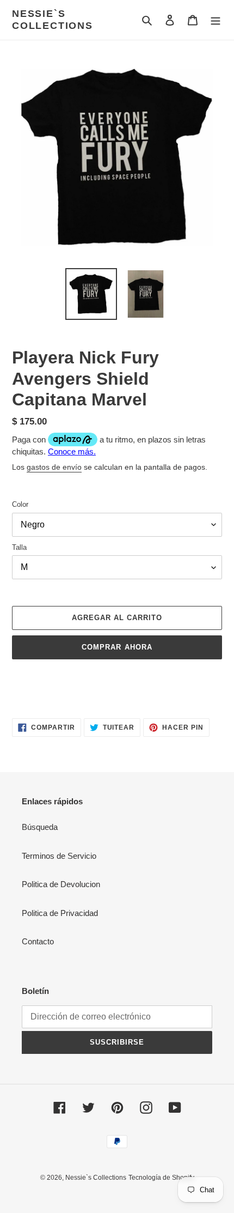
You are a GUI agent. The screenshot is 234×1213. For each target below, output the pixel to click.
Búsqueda (40, 827)
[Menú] (215, 20)
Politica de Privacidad (60, 913)
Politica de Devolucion (61, 884)
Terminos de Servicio (59, 855)
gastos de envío (54, 467)
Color (20, 504)
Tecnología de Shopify (161, 1177)
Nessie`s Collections (52, 19)
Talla (19, 547)
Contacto (38, 941)
